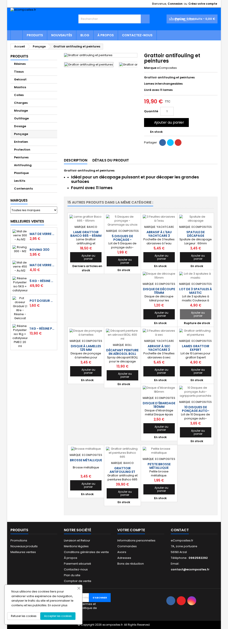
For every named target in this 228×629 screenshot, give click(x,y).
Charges (21, 103)
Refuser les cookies (24, 616)
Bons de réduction (130, 564)
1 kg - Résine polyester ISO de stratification (42, 328)
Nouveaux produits (24, 546)
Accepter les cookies (58, 616)
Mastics (20, 87)
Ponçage (21, 134)
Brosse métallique (86, 460)
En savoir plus (57, 605)
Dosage (20, 126)
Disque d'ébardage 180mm (159, 405)
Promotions (18, 540)
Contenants (23, 188)
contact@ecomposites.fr (190, 569)
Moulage (21, 110)
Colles (19, 95)
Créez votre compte (202, 4)
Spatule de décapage (195, 234)
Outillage (21, 118)
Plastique (21, 173)
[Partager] (162, 142)
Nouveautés (61, 35)
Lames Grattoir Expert (195, 348)
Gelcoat (20, 79)
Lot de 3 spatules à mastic (195, 291)
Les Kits (19, 181)
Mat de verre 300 (42, 234)
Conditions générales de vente (86, 552)
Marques (19, 200)
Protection (22, 149)
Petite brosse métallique (159, 466)
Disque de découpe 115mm (159, 291)
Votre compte (131, 530)
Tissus (19, 71)
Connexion (175, 4)
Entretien (21, 142)
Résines (20, 64)
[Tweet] (170, 142)
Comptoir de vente (77, 581)
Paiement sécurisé (77, 564)
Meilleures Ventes (27, 221)
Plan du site (72, 575)
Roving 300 (39, 249)
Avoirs (121, 552)
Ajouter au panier (166, 122)
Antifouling (23, 165)
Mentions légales (76, 546)
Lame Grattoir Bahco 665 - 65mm (86, 234)
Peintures (21, 157)
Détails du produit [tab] (110, 160)
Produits (35, 35)
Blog (84, 35)
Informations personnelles (136, 540)
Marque (150, 68)
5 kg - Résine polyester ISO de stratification (42, 281)
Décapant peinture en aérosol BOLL (122, 352)
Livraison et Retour (77, 540)
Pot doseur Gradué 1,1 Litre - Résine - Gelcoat (42, 300)
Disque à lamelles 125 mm (86, 348)
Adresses (124, 558)
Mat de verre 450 (42, 265)
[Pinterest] (178, 142)
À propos (106, 35)
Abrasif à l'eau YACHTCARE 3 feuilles (159, 235)
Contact (180, 530)
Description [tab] (75, 160)
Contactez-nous (137, 35)
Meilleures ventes (23, 552)
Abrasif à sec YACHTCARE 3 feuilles (159, 349)
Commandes (127, 546)
